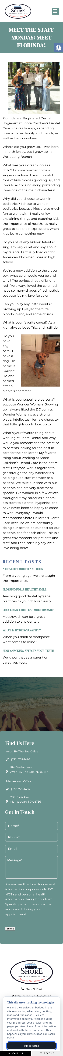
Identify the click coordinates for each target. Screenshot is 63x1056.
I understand (31, 1045)
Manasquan (44, 996)
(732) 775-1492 (20, 759)
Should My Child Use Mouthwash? (28, 610)
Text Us (48, 1053)
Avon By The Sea (25, 996)
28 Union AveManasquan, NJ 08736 (25, 799)
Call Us (17, 1053)
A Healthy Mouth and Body (23, 569)
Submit (10, 928)
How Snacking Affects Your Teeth (28, 651)
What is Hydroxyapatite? (22, 630)
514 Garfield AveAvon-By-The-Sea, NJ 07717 (29, 770)
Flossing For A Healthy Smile (24, 589)
